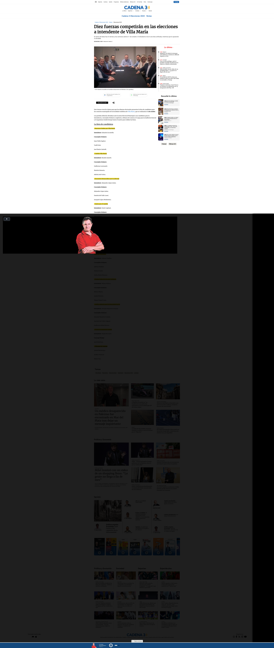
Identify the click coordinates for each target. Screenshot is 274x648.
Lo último (168, 47)
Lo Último (124, 10)
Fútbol (164, 91)
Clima (145, 2)
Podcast (164, 144)
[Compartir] (113, 103)
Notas (149, 16)
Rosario (144, 10)
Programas (116, 2)
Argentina (130, 10)
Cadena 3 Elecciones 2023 (133, 16)
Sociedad (165, 59)
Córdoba (137, 10)
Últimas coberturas (124, 2)
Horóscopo (149, 2)
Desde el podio (166, 83)
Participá (176, 2)
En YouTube (139, 2)
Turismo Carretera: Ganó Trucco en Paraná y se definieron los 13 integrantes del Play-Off (169, 86)
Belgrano (164, 52)
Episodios (166, 104)
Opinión (110, 2)
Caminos (105, 2)
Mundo (150, 10)
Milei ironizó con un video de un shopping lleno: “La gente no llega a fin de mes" (169, 70)
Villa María (131, 111)
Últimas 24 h (133, 2)
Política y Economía (167, 67)
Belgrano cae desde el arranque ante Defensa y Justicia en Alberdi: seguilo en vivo (169, 55)
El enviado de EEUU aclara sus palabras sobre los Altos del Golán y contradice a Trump (169, 78)
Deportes (100, 2)
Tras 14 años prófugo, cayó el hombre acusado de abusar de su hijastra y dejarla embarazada (169, 62)
